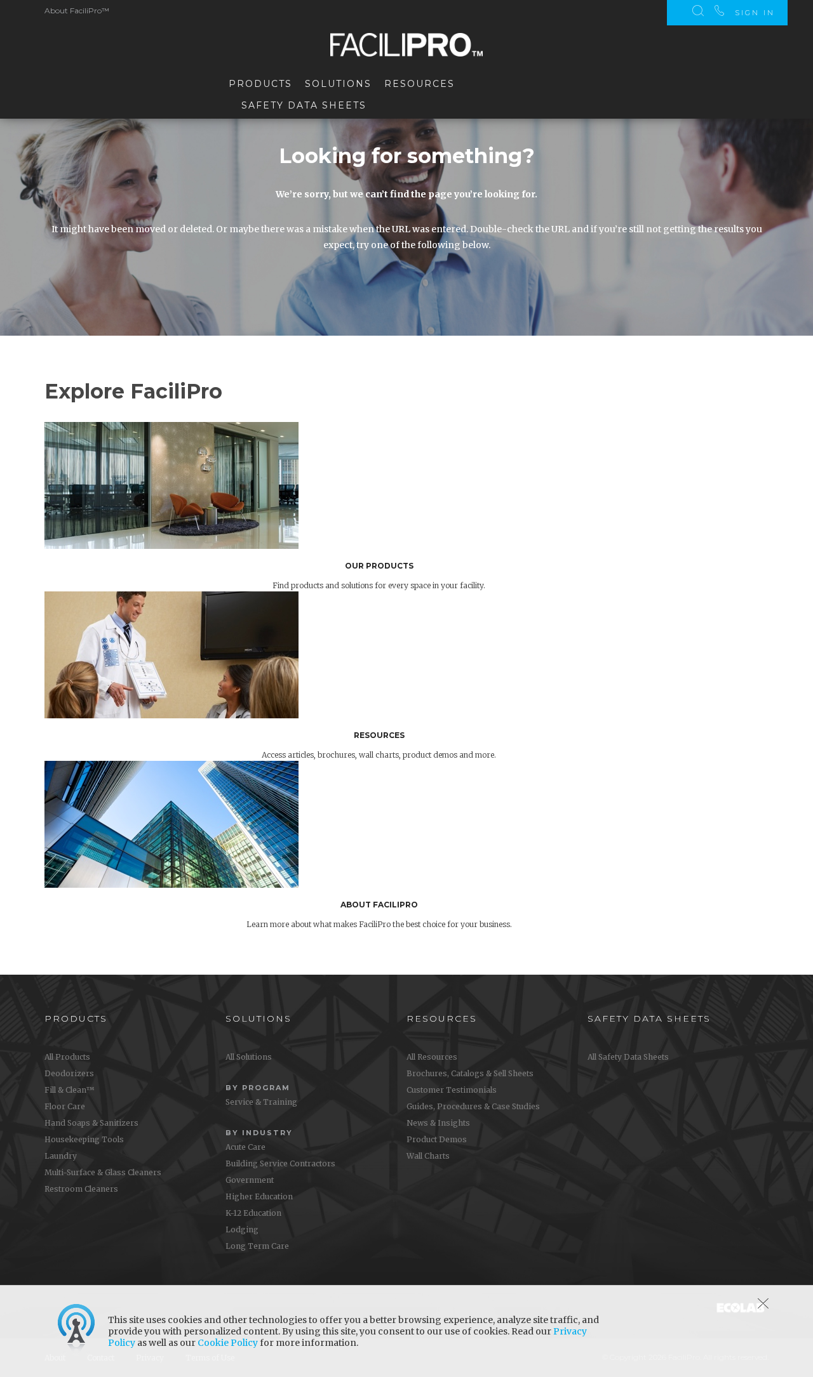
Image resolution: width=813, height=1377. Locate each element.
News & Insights (438, 1123)
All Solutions (248, 1057)
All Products (67, 1057)
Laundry (60, 1156)
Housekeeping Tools (84, 1139)
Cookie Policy (228, 1342)
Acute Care (245, 1147)
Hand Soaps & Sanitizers (91, 1123)
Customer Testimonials (451, 1090)
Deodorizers (69, 1073)
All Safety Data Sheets (628, 1057)
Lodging (242, 1229)
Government (249, 1180)
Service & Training (261, 1102)
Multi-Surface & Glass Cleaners (102, 1172)
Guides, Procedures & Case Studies (473, 1106)
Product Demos (436, 1139)
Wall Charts (428, 1156)
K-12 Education (253, 1213)
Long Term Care (257, 1246)
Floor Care (64, 1106)
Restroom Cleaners (81, 1189)
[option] (416, 506)
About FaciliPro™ (76, 10)
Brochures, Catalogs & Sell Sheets (470, 1073)
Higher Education (259, 1196)
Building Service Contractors (280, 1163)
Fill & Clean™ (69, 1090)
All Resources (431, 1057)
